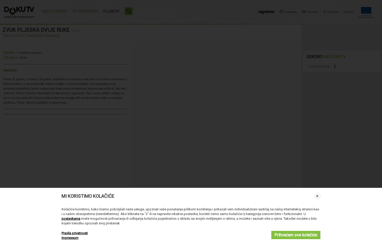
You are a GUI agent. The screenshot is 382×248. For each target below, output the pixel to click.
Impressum (70, 238)
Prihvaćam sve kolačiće (295, 234)
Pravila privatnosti (75, 233)
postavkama (71, 219)
